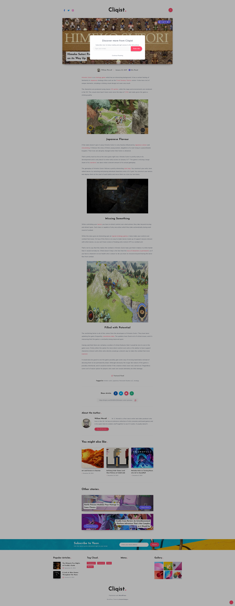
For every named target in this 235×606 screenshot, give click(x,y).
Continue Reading (117, 55)
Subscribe (136, 48)
